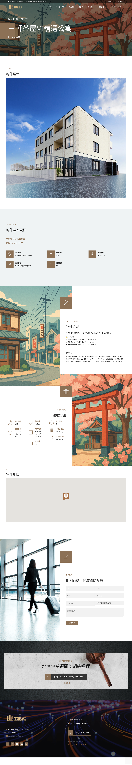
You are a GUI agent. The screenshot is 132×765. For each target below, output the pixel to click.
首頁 (50, 7)
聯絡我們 (101, 7)
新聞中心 (91, 7)
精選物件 (72, 7)
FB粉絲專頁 (66, 683)
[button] (66, 496)
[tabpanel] (66, 138)
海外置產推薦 (60, 7)
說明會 (81, 7)
